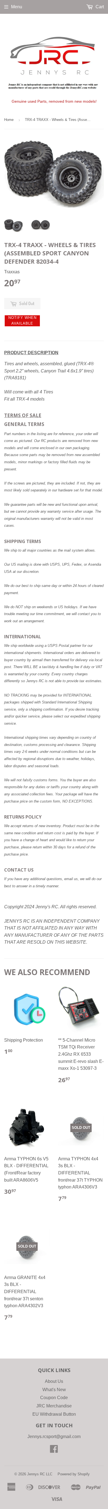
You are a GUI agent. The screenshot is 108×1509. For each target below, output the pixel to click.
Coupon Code (54, 1397)
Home (9, 120)
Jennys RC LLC (39, 1474)
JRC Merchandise (54, 1406)
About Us (54, 1381)
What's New (54, 1389)
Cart (99, 6)
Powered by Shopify (74, 1474)
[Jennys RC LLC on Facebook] (54, 1450)
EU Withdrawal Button (54, 1414)
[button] (22, 321)
